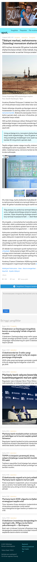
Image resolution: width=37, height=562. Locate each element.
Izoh (13, 279)
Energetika (13, 326)
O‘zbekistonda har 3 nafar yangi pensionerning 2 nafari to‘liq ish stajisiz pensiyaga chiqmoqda (19, 355)
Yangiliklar (14, 30)
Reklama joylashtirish (28, 546)
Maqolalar (23, 30)
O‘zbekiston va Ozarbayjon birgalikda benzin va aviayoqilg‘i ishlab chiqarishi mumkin (19, 331)
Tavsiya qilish (24, 279)
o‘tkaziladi (5, 251)
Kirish (6, 311)
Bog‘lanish (25, 544)
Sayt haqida (25, 549)
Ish (23, 551)
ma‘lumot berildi (8, 113)
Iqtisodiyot (13, 350)
